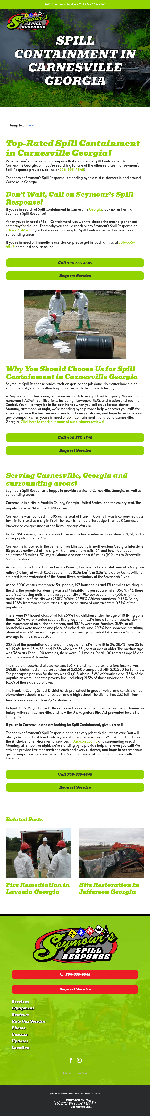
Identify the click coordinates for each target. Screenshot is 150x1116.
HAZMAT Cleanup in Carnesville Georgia (35, 891)
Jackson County (85, 741)
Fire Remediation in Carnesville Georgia (111, 888)
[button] (9, 865)
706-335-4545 (95, 4)
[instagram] (79, 1060)
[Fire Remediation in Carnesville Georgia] (111, 852)
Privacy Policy (80, 1072)
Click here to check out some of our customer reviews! (62, 421)
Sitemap (67, 1072)
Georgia (95, 209)
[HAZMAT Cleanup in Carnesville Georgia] (38, 852)
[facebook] (70, 1060)
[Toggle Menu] (141, 20)
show (30, 125)
